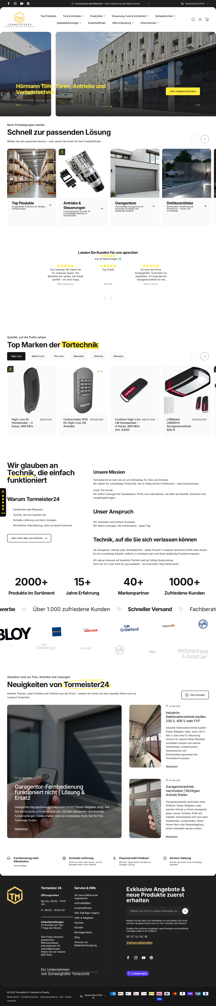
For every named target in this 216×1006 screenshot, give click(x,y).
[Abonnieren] (185, 911)
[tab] (16, 356)
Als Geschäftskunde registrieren (86, 897)
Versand (68, 997)
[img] (108, 255)
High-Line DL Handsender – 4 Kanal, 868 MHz (22, 423)
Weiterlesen (21, 828)
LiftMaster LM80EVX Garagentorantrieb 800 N (179, 424)
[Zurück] (18, 105)
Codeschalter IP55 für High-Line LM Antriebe (75, 423)
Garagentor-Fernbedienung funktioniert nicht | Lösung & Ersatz (50, 792)
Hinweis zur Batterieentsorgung (85, 944)
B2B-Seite (46, 954)
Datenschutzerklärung (49, 997)
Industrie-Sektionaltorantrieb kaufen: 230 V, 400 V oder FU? (186, 717)
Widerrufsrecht (13, 997)
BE (146, 936)
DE (127, 936)
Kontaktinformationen (29, 997)
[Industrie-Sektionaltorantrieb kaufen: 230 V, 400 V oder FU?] (145, 736)
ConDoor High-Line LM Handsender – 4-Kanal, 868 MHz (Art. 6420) (128, 424)
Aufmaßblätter (82, 903)
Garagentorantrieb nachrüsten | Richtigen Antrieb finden (183, 791)
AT (132, 936)
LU (137, 936)
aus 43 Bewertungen (106, 258)
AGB (61, 997)
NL (141, 936)
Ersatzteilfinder (83, 907)
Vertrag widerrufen (139, 942)
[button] (106, 298)
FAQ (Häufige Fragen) (86, 912)
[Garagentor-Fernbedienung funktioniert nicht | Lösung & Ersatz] (64, 771)
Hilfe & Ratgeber (83, 917)
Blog (77, 937)
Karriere (79, 922)
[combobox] (195, 3)
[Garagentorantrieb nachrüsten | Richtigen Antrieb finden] (145, 808)
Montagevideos (83, 932)
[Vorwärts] (197, 105)
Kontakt (78, 927)
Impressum (11, 1001)
